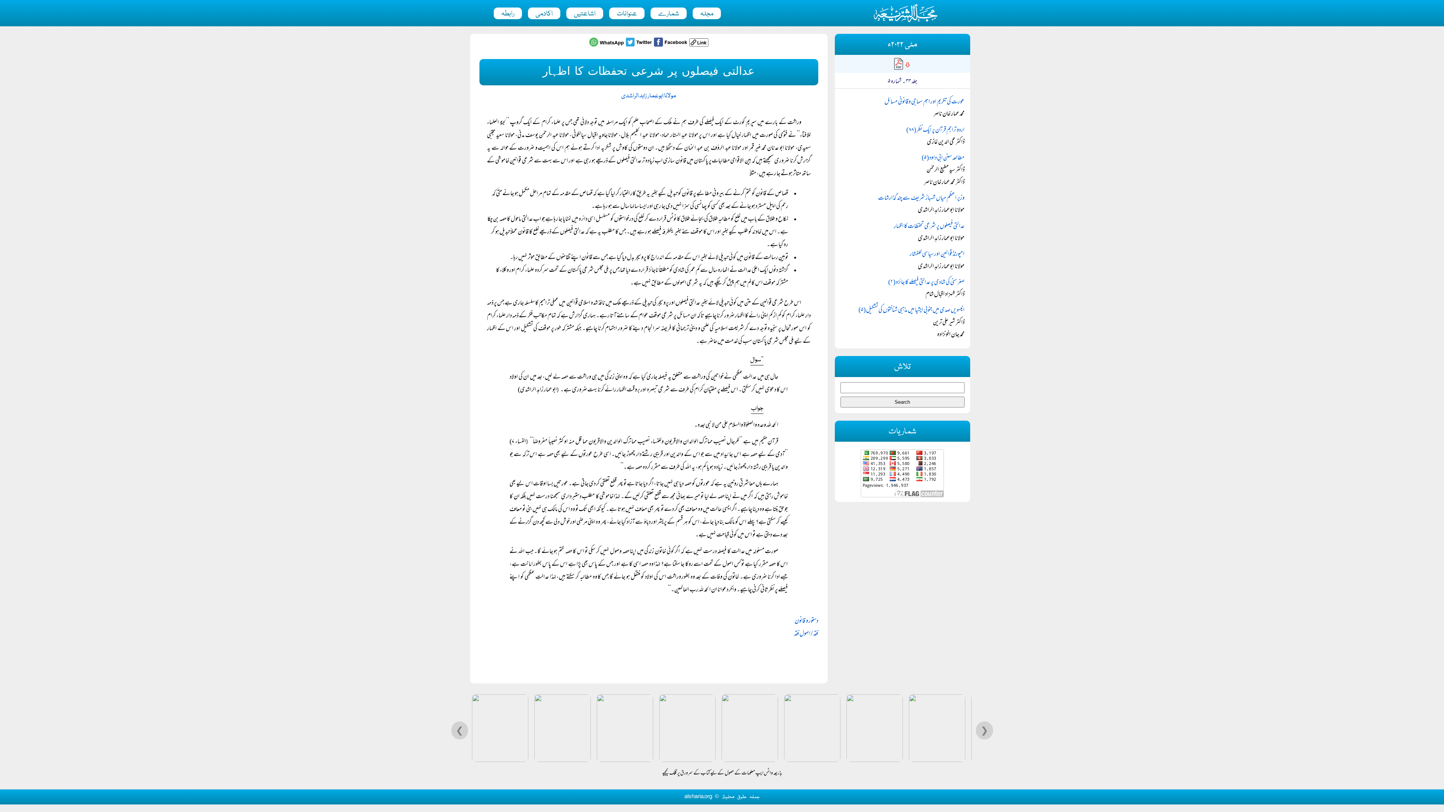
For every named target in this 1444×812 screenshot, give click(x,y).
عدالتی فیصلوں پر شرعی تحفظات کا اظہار (929, 227)
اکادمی (544, 14)
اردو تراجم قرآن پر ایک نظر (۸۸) (935, 130)
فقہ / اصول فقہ (806, 634)
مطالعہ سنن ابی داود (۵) (943, 158)
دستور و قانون (806, 621)
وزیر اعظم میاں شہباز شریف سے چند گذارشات (921, 198)
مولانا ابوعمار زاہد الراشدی (648, 96)
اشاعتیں (585, 14)
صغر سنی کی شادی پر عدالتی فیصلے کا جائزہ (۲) (926, 283)
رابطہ (507, 14)
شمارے (668, 14)
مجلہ (706, 14)
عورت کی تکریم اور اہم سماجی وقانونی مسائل (924, 102)
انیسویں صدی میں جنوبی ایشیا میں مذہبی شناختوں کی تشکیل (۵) (912, 310)
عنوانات (627, 14)
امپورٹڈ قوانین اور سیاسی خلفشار (937, 254)
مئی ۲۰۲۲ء (902, 45)
